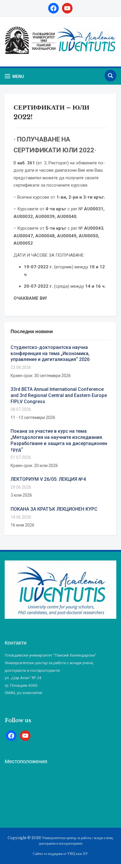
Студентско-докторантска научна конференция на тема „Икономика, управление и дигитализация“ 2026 (50, 353)
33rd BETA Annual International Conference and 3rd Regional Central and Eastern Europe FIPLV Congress (59, 395)
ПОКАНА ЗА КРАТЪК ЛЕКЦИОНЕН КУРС (54, 509)
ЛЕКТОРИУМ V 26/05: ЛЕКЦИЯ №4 (48, 479)
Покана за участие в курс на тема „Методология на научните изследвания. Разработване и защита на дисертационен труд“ (59, 440)
